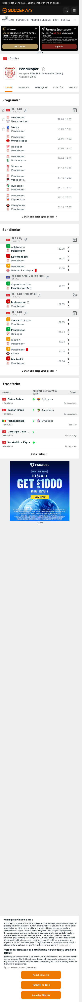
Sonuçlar (41, 87)
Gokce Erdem (15, 399)
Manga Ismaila (16, 420)
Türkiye (13, 58)
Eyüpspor (47, 399)
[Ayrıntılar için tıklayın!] (39, 119)
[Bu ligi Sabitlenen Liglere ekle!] (25, 110)
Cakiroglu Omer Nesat (21, 431)
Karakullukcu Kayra (19, 442)
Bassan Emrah (16, 410)
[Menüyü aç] (74, 10)
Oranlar (23, 87)
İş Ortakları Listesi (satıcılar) (20, 967)
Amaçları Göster (41, 995)
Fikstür (58, 87)
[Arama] (66, 10)
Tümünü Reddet (41, 984)
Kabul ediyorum (41, 974)
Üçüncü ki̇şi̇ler (64, 945)
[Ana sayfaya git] (20, 10)
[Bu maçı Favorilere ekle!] (3, 119)
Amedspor (48, 410)
